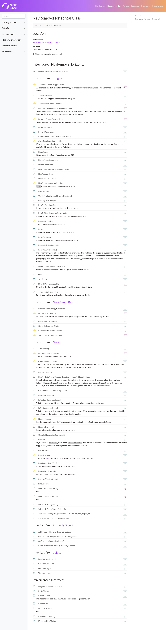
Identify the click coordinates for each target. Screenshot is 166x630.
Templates (42, 335)
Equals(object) (44, 559)
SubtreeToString (45, 504)
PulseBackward (44, 237)
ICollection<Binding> (47, 616)
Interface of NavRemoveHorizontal (147, 19)
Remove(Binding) (45, 479)
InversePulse (43, 191)
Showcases (145, 6)
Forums (126, 6)
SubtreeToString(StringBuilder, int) (52, 509)
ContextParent (44, 361)
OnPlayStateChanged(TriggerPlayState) (55, 196)
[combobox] (14, 16)
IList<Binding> (44, 591)
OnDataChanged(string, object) (51, 435)
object (57, 552)
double (59, 141)
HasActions (43, 174)
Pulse (40, 229)
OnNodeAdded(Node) (47, 321)
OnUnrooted (43, 450)
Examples (135, 6)
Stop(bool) (42, 279)
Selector (48, 419)
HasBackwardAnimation (48, 183)
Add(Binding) (43, 348)
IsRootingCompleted (47, 400)
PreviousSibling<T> (46, 463)
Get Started (100, 6)
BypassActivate (45, 127)
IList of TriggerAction (55, 84)
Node (56, 342)
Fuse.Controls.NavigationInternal (46, 42)
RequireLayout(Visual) (47, 250)
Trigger (57, 78)
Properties (43, 471)
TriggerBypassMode (54, 119)
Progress (42, 221)
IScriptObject (44, 595)
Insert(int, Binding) (46, 395)
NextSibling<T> (45, 427)
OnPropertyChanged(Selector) (51, 541)
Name (41, 419)
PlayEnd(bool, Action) (47, 205)
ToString (42, 573)
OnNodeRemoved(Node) (48, 326)
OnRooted (42, 439)
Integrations (157, 6)
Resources (42, 330)
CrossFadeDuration (46, 141)
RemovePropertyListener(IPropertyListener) (56, 545)
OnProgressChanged (47, 200)
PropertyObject (63, 525)
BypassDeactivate (46, 132)
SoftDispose (43, 484)
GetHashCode (44, 564)
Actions (41, 84)
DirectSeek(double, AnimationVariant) (54, 169)
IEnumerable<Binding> (47, 621)
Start (40, 274)
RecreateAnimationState (48, 245)
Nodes (41, 313)
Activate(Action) (45, 95)
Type (49, 568)
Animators (42, 103)
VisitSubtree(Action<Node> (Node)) (53, 518)
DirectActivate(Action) (48, 160)
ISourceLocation (45, 608)
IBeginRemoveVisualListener (50, 586)
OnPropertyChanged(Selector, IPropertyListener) (58, 536)
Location (138, 15)
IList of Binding (53, 353)
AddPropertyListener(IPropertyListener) (55, 532)
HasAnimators (44, 178)
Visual (47, 455)
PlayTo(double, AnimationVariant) (52, 213)
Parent (41, 455)
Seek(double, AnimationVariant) (51, 266)
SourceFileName (45, 488)
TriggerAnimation (64, 108)
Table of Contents (53, 25)
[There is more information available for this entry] (74, 98)
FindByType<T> (45, 372)
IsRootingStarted (45, 408)
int (57, 496)
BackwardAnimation (47, 108)
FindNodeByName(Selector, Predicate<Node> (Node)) (61, 377)
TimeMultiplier (44, 292)
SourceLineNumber (46, 496)
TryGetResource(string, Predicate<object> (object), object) (63, 513)
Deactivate (43, 152)
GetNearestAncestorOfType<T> (52, 390)
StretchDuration (45, 284)
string (55, 488)
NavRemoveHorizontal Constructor (53, 71)
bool (51, 174)
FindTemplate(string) (47, 308)
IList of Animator (55, 103)
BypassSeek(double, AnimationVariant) (54, 136)
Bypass (41, 119)
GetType (42, 568)
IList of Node (50, 313)
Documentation (114, 6)
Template (61, 308)
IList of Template (55, 335)
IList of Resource (55, 330)
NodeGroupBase (63, 302)
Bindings (42, 353)
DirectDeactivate (45, 164)
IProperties (43, 603)
